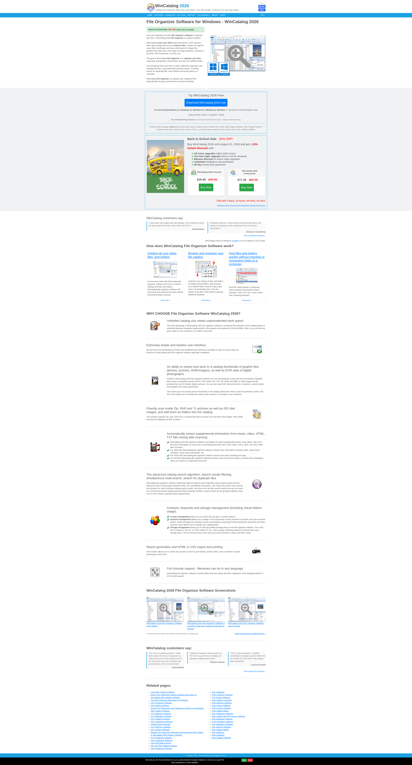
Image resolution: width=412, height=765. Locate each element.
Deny (250, 760)
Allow (244, 760)
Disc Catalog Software (160, 730)
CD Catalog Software (221, 698)
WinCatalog (172, 5)
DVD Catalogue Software (161, 722)
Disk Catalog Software (221, 738)
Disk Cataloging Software (161, 740)
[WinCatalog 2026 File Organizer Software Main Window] (237, 55)
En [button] (262, 15)
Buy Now (181, 15)
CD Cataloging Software (161, 716)
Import (215, 15)
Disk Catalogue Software (161, 749)
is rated (235, 241)
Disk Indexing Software (222, 703)
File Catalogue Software (222, 719)
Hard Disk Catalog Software (163, 692)
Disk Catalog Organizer (222, 700)
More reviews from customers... (255, 235)
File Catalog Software (160, 706)
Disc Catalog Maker (220, 730)
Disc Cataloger (218, 692)
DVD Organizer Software (161, 703)
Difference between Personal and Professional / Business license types (241, 205)
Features (159, 15)
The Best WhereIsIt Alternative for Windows (169, 700)
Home (149, 15)
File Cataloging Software (222, 724)
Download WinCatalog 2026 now (206, 102)
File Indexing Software (221, 727)
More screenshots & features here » (250, 634)
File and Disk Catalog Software (164, 746)
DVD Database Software (161, 738)
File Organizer (218, 732)
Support (191, 15)
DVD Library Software (221, 706)
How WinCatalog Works (161, 743)
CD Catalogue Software (161, 714)
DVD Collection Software (222, 722)
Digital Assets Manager (160, 724)
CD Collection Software (161, 727)
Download (170, 15)
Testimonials (203, 15)
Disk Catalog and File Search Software (228, 716)
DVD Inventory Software (222, 695)
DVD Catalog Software (160, 719)
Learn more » (165, 300)
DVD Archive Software (221, 708)
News (222, 15)
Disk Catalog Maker (220, 711)
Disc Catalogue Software (222, 714)
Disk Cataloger (218, 735)
